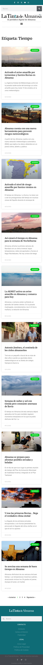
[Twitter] (21, 660)
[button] (21, 24)
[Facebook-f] (14, 2)
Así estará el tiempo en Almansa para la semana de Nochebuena (21, 239)
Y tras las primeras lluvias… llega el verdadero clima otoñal (21, 514)
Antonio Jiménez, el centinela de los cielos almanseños (21, 349)
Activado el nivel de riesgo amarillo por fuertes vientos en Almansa (20, 187)
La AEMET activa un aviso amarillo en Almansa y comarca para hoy (21, 294)
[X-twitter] (21, 2)
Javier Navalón (27, 663)
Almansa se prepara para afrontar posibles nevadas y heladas (19, 460)
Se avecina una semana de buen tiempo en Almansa (21, 567)
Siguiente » (31, 597)
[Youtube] (24, 2)
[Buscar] (39, 8)
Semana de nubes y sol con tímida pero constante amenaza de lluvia (21, 404)
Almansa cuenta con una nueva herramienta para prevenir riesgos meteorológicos (20, 131)
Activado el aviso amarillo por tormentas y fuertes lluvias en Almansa (20, 75)
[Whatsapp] (28, 2)
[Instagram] (18, 2)
